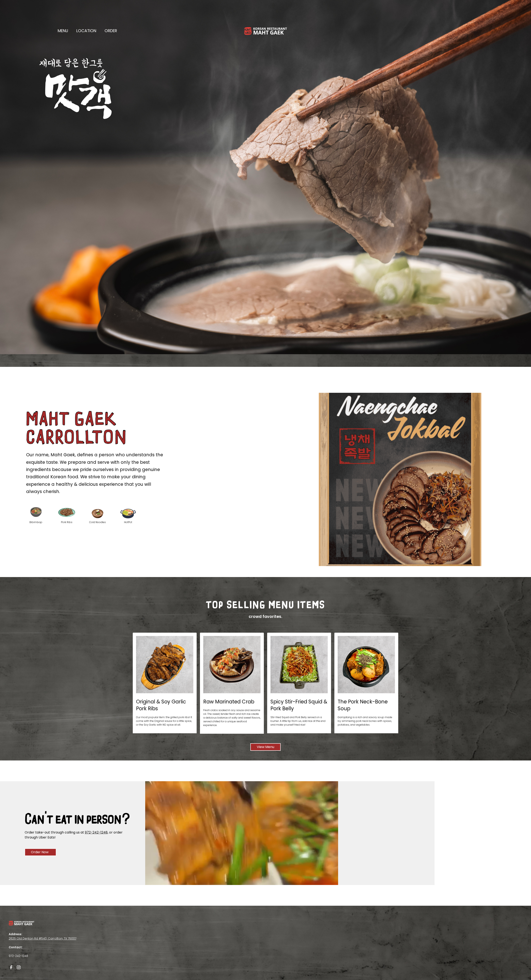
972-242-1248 (96, 832)
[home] (265, 31)
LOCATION (86, 31)
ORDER (111, 31)
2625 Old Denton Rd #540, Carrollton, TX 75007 (42, 938)
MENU (63, 31)
